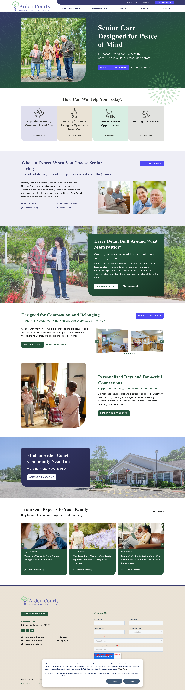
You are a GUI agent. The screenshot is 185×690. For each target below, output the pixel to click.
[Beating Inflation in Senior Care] (141, 523)
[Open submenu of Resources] (150, 8)
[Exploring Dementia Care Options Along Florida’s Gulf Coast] (44, 523)
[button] (124, 353)
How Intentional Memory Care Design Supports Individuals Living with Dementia (92, 559)
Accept (114, 681)
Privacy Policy (122, 669)
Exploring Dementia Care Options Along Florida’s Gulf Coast (42, 557)
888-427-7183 (28, 621)
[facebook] (23, 630)
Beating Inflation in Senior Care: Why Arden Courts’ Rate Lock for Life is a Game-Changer (140, 559)
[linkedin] (32, 630)
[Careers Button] (110, 123)
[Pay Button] (146, 123)
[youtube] (27, 630)
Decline (131, 681)
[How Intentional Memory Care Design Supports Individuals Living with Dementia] (92, 523)
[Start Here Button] (39, 123)
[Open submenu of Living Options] (108, 8)
